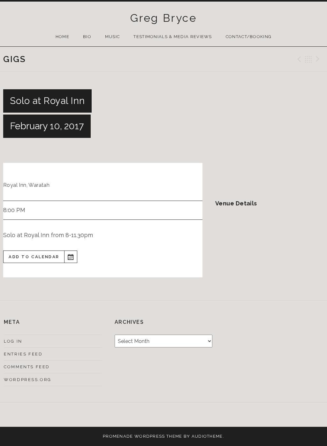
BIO (87, 36)
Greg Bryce (163, 18)
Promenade (118, 436)
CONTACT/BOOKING (249, 36)
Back (308, 59)
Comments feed (27, 366)
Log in (13, 341)
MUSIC (112, 36)
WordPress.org (27, 379)
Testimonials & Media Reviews (172, 36)
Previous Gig (298, 59)
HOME (62, 36)
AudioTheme (207, 436)
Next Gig (319, 59)
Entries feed (23, 354)
